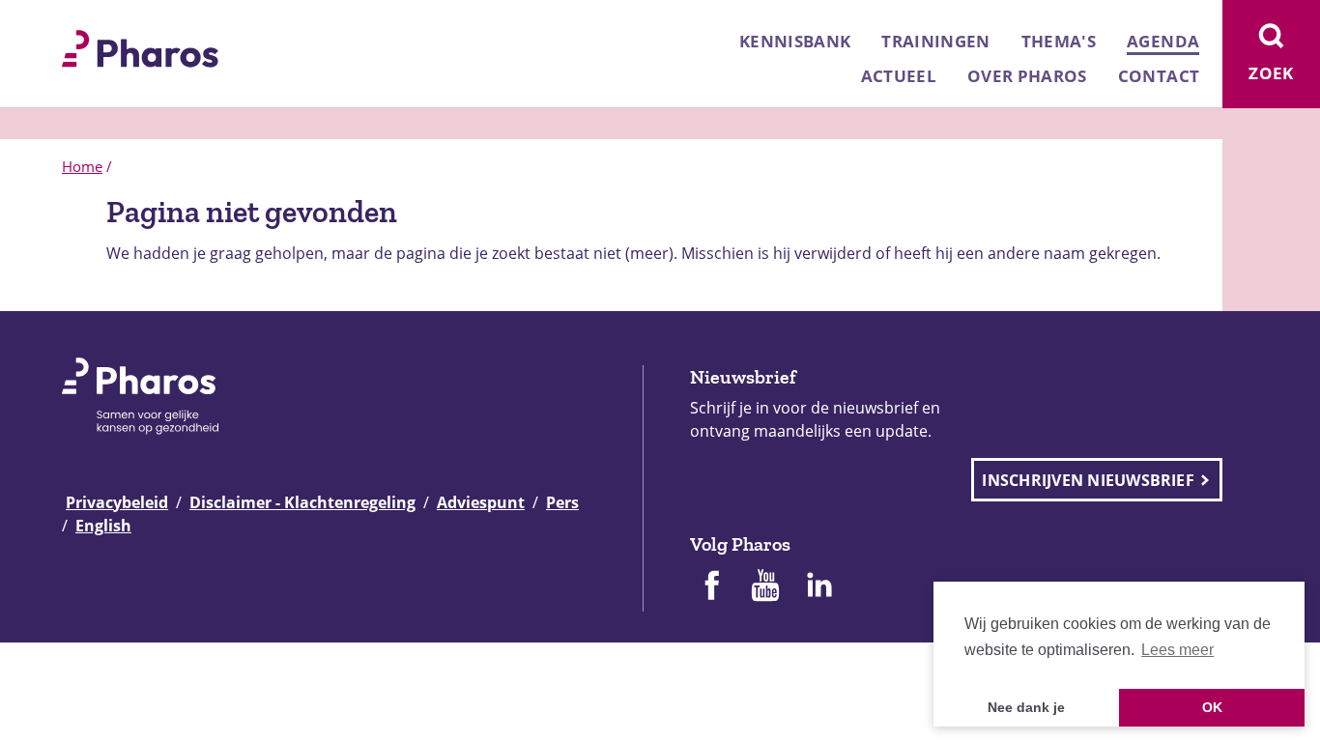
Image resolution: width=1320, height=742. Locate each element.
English (103, 525)
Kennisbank (794, 41)
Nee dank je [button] (1026, 707)
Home (82, 166)
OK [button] (1212, 707)
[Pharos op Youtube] (765, 587)
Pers (562, 502)
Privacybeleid (117, 502)
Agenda (1163, 41)
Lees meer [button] (1177, 650)
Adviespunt (481, 502)
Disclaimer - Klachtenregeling (302, 502)
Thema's (1058, 41)
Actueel (898, 76)
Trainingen (935, 41)
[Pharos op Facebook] (711, 587)
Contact (1158, 76)
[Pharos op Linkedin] (819, 587)
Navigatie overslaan (81, 21)
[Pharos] (140, 46)
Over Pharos (1027, 76)
